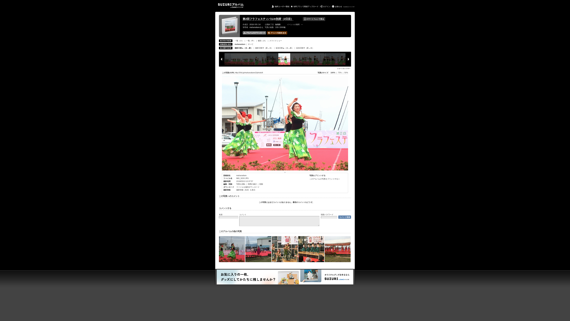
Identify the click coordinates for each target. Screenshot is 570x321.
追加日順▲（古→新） (284, 48)
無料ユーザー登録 (282, 6)
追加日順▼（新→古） (305, 48)
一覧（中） (250, 41)
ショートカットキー (343, 68)
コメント (242, 215)
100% (333, 73)
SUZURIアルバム (230, 5)
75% (340, 73)
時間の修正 (252, 184)
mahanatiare (241, 175)
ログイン (326, 6)
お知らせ (338, 6)
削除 (261, 184)
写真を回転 (240, 184)
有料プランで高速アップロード (305, 6)
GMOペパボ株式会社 (349, 6)
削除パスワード (327, 215)
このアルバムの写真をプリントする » (324, 179)
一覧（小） (239, 41)
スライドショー (275, 41)
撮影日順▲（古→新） (243, 48)
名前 (221, 215)
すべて (250, 44)
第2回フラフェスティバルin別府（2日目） (268, 18)
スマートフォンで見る (314, 19)
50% (346, 73)
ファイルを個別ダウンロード (247, 187)
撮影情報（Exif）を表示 (245, 190)
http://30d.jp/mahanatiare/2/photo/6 (249, 73)
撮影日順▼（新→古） (264, 48)
